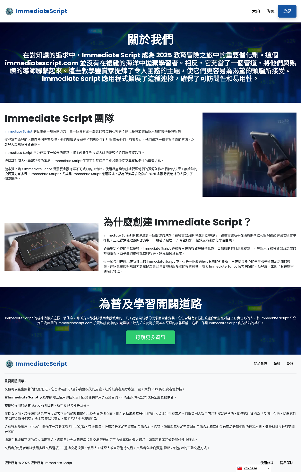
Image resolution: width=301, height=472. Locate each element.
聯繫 (271, 11)
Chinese (250, 468)
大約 (256, 11)
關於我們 (260, 364)
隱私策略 (286, 463)
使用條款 (267, 463)
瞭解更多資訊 (150, 337)
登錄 (287, 11)
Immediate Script (19, 131)
